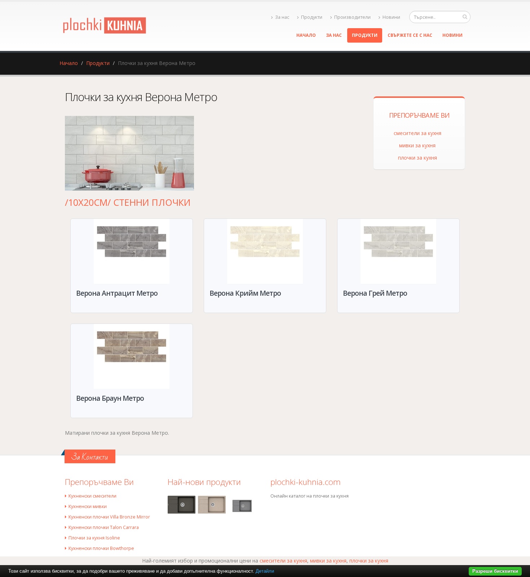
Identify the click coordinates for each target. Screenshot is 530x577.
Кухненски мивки (88, 506)
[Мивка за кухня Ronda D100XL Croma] (242, 505)
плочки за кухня (417, 157)
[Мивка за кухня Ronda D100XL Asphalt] (181, 504)
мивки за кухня (417, 145)
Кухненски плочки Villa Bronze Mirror (109, 517)
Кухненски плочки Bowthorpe (101, 548)
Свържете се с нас (410, 35)
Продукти (311, 17)
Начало (306, 35)
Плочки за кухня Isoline (94, 538)
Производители (352, 17)
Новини (391, 17)
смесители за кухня (417, 133)
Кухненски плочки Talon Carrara (104, 527)
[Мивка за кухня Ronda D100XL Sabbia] (212, 504)
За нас (282, 17)
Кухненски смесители (92, 496)
